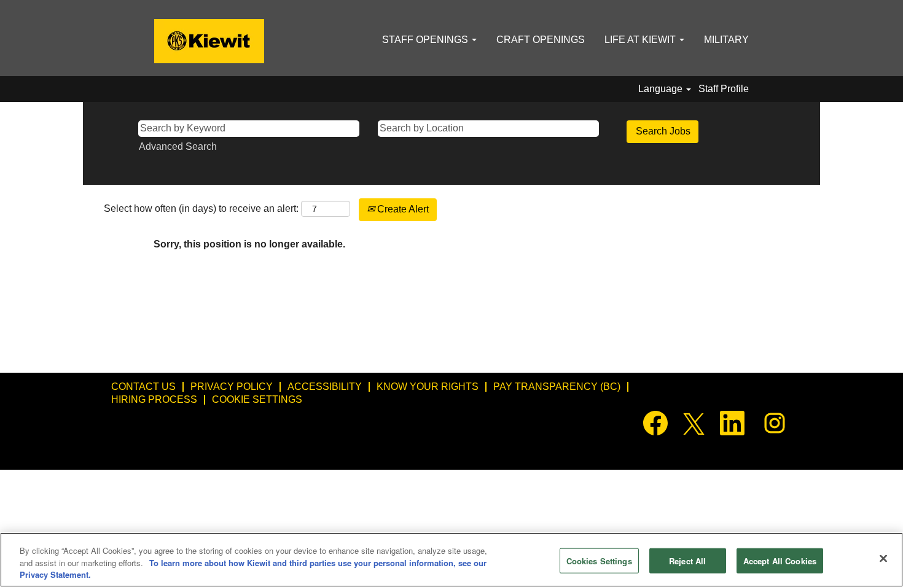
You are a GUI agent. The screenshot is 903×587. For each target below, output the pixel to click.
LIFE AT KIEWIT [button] (641, 39)
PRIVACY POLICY (231, 386)
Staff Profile (723, 89)
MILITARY (726, 39)
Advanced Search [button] (178, 146)
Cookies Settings (599, 560)
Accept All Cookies (779, 560)
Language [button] (661, 89)
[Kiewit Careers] (209, 41)
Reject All (687, 560)
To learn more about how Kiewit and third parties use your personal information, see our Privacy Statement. (253, 569)
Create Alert (402, 209)
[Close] (883, 558)
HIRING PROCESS (154, 399)
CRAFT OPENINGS (540, 39)
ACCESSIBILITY (324, 386)
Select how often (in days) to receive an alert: (201, 208)
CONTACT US (143, 386)
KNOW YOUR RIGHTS (428, 386)
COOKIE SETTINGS (257, 399)
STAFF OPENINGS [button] (426, 39)
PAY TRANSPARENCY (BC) (556, 386)
